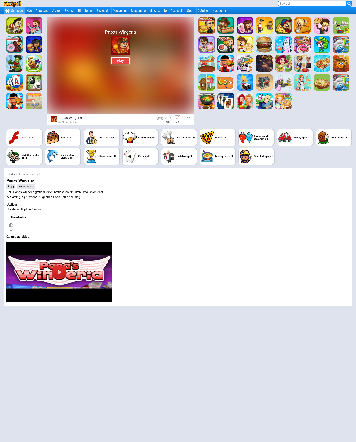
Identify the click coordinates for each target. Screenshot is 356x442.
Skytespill (102, 10)
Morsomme (138, 10)
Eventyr (69, 10)
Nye (29, 10)
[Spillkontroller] (160, 119)
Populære (42, 10)
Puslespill (176, 10)
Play (120, 61)
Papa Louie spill (31, 174)
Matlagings (120, 10)
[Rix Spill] (12, 4)
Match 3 (154, 10)
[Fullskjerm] (187, 119)
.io (165, 10)
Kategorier (219, 10)
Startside (17, 10)
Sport (190, 10)
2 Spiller (203, 10)
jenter (89, 10)
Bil (80, 10)
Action (56, 10)
